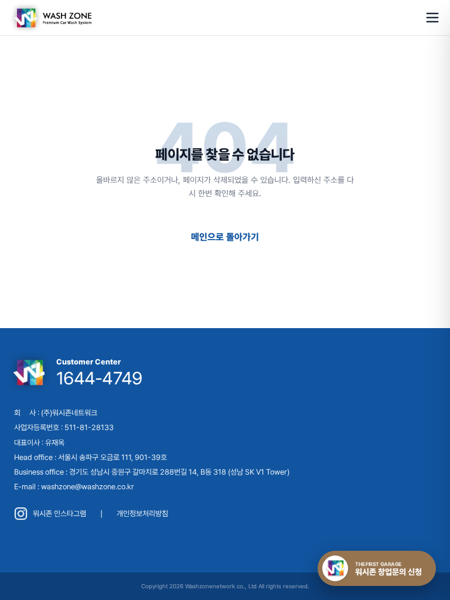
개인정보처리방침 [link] (142, 513)
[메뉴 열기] (432, 17)
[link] (50, 17)
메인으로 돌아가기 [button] (225, 237)
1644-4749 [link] (99, 378)
